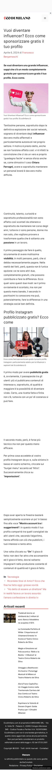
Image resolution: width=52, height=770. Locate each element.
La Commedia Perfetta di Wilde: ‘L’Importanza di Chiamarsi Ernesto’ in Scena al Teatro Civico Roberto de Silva (29, 635)
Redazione (13, 765)
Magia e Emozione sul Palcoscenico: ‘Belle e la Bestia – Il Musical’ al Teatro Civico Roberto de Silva (29, 655)
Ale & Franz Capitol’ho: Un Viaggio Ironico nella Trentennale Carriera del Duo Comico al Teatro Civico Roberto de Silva (29, 690)
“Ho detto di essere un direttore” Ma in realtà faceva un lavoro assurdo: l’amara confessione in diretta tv (25, 593)
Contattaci (44, 748)
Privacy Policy (26, 765)
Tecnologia (13, 577)
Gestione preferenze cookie (41, 768)
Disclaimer (38, 765)
